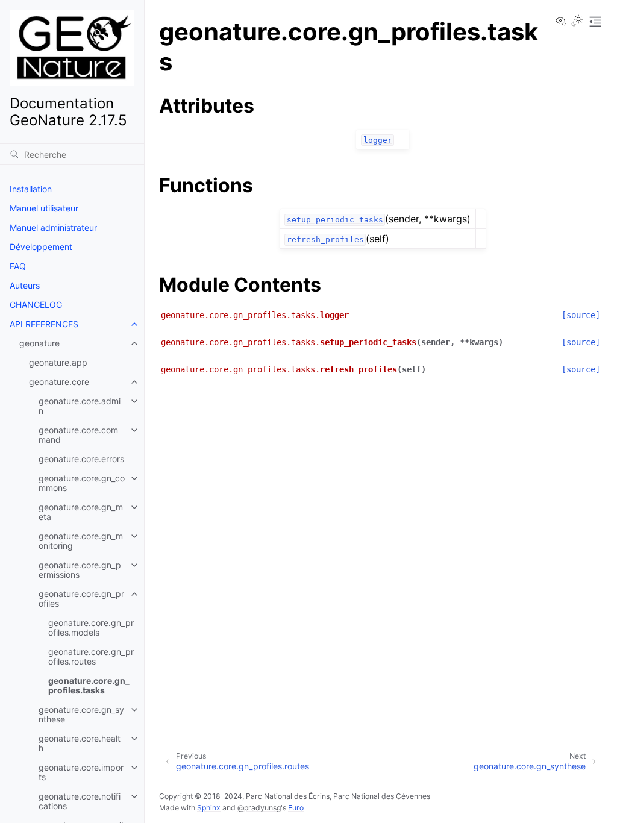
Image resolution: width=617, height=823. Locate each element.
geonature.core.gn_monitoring (81, 541)
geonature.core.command (78, 435)
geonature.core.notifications (80, 801)
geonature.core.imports (81, 772)
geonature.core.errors (81, 459)
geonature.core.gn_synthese (81, 714)
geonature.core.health (80, 743)
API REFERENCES (44, 324)
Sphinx (209, 807)
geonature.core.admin (80, 406)
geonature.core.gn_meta (81, 512)
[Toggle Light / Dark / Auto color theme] (577, 21)
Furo (296, 807)
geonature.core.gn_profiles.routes (91, 656)
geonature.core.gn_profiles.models (91, 627)
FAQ (18, 266)
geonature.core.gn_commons (82, 483)
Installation (31, 189)
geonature (39, 343)
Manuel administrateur (53, 227)
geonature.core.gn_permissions (80, 570)
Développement (41, 247)
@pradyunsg (259, 807)
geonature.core (59, 382)
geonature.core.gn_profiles (81, 599)
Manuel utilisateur (44, 208)
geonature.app (58, 362)
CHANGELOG (36, 304)
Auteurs (25, 285)
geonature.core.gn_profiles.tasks (89, 685)
